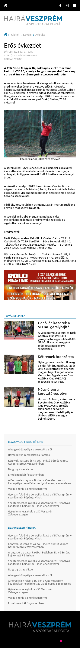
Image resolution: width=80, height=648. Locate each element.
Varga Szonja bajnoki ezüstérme (28, 488)
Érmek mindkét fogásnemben (26, 474)
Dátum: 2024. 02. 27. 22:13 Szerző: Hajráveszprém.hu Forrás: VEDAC (20, 55)
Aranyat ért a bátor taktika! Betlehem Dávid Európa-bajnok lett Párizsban (39, 554)
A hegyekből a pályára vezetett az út (30, 449)
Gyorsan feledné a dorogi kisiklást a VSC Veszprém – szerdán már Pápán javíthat (39, 496)
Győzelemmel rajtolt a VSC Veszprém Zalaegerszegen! (30, 513)
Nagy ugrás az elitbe (20, 469)
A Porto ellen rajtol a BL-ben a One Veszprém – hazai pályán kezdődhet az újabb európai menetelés (39, 482)
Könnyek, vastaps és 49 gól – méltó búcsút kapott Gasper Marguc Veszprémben (38, 462)
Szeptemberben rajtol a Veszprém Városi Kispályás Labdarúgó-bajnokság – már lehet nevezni (39, 504)
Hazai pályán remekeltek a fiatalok (29, 455)
